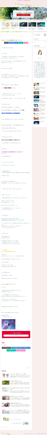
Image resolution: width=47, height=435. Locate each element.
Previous (0, 26)
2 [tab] (22, 31)
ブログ (3, 342)
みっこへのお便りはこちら (23, 14)
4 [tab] (25, 31)
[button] (25, 43)
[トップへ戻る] (46, 434)
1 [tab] (21, 31)
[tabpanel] (6, 26)
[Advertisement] (16, 36)
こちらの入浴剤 (4, 223)
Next (46, 26)
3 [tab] (24, 31)
